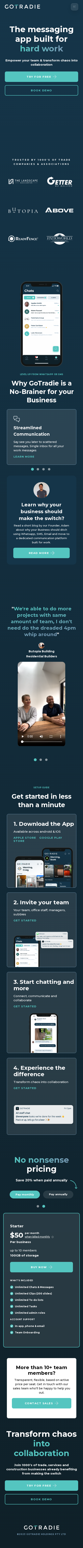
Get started (24, 920)
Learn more (23, 456)
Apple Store (24, 837)
